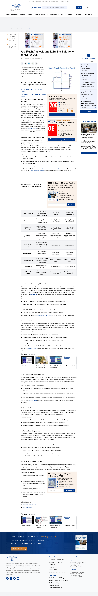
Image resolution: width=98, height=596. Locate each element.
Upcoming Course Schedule (56, 559)
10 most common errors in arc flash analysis (53, 169)
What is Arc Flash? (28, 507)
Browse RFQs (69, 139)
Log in (79, 7)
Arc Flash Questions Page (29, 505)
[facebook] (22, 63)
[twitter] (25, 63)
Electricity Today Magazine (35, 1)
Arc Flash (29, 29)
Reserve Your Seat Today (62, 115)
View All (88, 111)
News (22, 14)
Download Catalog (20, 549)
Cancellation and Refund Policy (57, 572)
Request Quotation (88, 153)
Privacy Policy (53, 569)
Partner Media (39, 14)
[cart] (91, 7)
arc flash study (34, 294)
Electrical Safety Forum (55, 587)
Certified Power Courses (55, 562)
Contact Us (52, 564)
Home (8, 14)
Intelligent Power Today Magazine (51, 1)
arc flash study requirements (44, 315)
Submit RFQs (55, 139)
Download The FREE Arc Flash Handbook (13, 46)
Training (29, 14)
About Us (51, 567)
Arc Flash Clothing (65, 1)
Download (71, 205)
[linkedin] (29, 63)
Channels (14, 14)
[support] (32, 63)
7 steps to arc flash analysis (37, 170)
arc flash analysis (32, 128)
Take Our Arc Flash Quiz (12, 35)
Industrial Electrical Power (18, 29)
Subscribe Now (70, 490)
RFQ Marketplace (52, 14)
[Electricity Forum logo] (17, 6)
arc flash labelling (33, 348)
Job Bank (78, 14)
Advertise (87, 14)
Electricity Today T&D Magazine (58, 578)
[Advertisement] (49, 176)
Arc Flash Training (54, 583)
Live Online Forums (66, 14)
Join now (86, 7)
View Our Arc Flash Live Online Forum (12, 40)
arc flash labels (33, 400)
